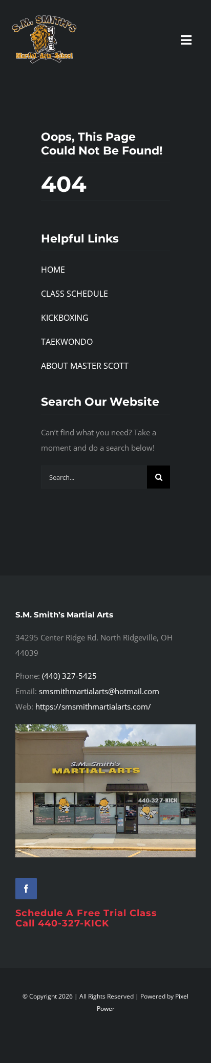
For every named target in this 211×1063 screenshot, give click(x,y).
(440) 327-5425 (69, 676)
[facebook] (26, 888)
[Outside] (105, 728)
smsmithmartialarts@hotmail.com (99, 691)
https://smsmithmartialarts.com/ (93, 706)
